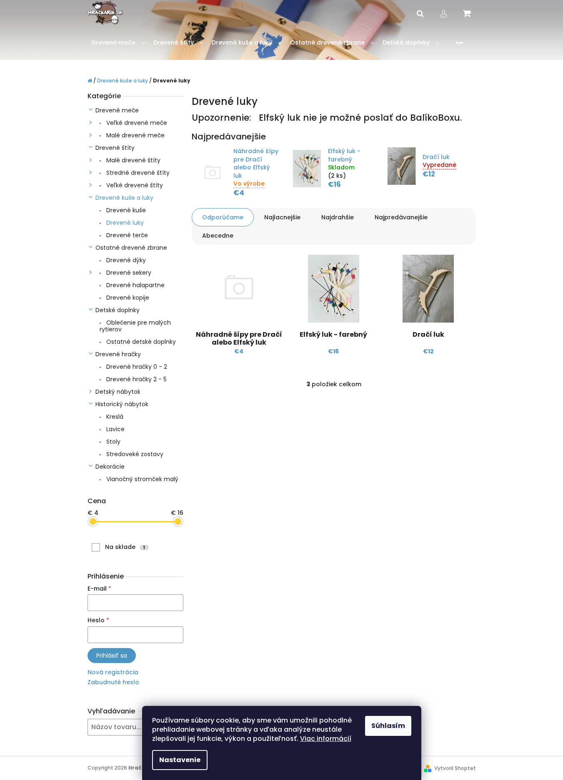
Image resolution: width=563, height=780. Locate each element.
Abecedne (217, 235)
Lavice (115, 429)
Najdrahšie (337, 217)
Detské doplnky (117, 310)
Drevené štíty (115, 148)
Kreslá (114, 416)
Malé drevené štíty (132, 160)
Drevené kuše (125, 210)
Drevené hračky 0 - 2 (136, 367)
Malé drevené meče (135, 135)
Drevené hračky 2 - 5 (136, 379)
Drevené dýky (125, 260)
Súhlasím (388, 725)
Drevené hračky (118, 354)
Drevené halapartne (135, 285)
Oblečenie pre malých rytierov (135, 325)
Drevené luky (124, 223)
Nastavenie (179, 760)
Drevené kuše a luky (124, 198)
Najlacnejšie (282, 217)
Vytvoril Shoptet (455, 768)
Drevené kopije (127, 297)
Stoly (112, 441)
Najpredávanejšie (401, 217)
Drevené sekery (128, 272)
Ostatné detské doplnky (140, 342)
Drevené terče (126, 235)
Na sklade (125, 547)
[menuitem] (118, 42)
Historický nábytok (121, 404)
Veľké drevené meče (136, 123)
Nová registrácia (113, 672)
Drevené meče (117, 110)
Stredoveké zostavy (134, 454)
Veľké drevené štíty (134, 185)
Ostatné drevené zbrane (131, 247)
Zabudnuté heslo (113, 682)
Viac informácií (325, 738)
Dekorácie (110, 466)
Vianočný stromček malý (141, 479)
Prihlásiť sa (111, 655)
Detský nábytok (117, 392)
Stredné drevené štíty (137, 173)
